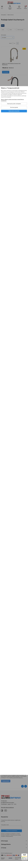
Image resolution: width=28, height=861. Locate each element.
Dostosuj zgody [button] (14, 107)
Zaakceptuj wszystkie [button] (14, 111)
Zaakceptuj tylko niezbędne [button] (14, 103)
